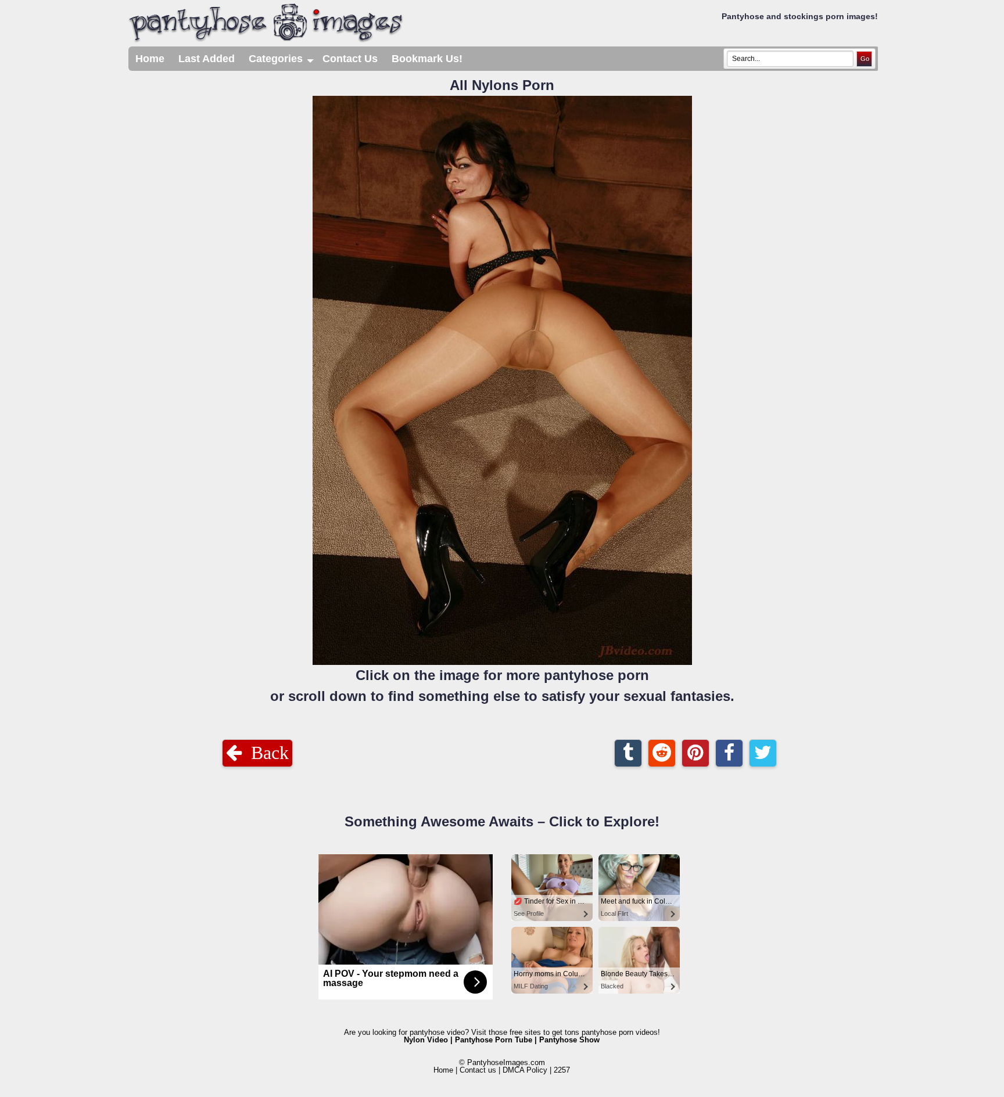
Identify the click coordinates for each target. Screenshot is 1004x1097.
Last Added (206, 58)
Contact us (478, 1070)
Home (149, 58)
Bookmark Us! (427, 58)
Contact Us (350, 58)
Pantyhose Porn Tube (493, 1039)
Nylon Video (426, 1039)
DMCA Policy (525, 1070)
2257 (562, 1070)
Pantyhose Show (569, 1039)
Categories (282, 62)
